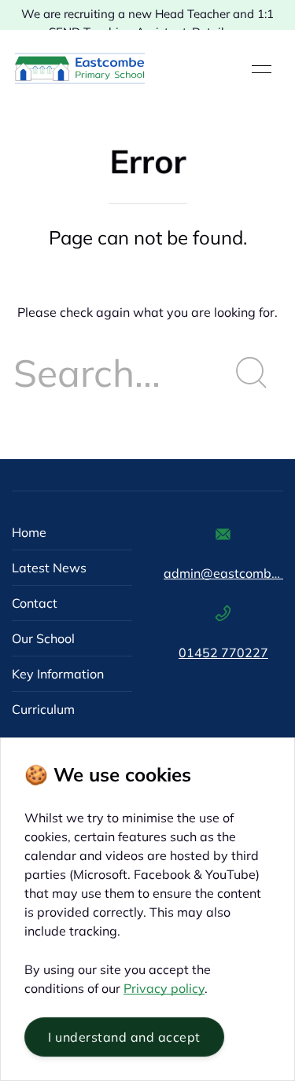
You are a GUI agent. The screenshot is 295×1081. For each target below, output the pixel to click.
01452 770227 (223, 652)
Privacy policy (164, 988)
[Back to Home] (80, 69)
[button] (261, 69)
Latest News (49, 567)
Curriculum (43, 709)
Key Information (58, 674)
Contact (34, 603)
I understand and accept (124, 1037)
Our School (43, 638)
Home (29, 532)
